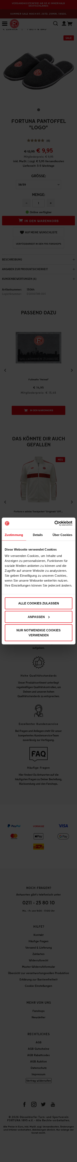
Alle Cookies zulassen (38, 603)
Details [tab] (38, 534)
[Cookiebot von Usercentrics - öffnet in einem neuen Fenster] (54, 523)
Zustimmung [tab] (14, 534)
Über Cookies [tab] (62, 534)
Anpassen (36, 616)
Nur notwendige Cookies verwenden (38, 632)
